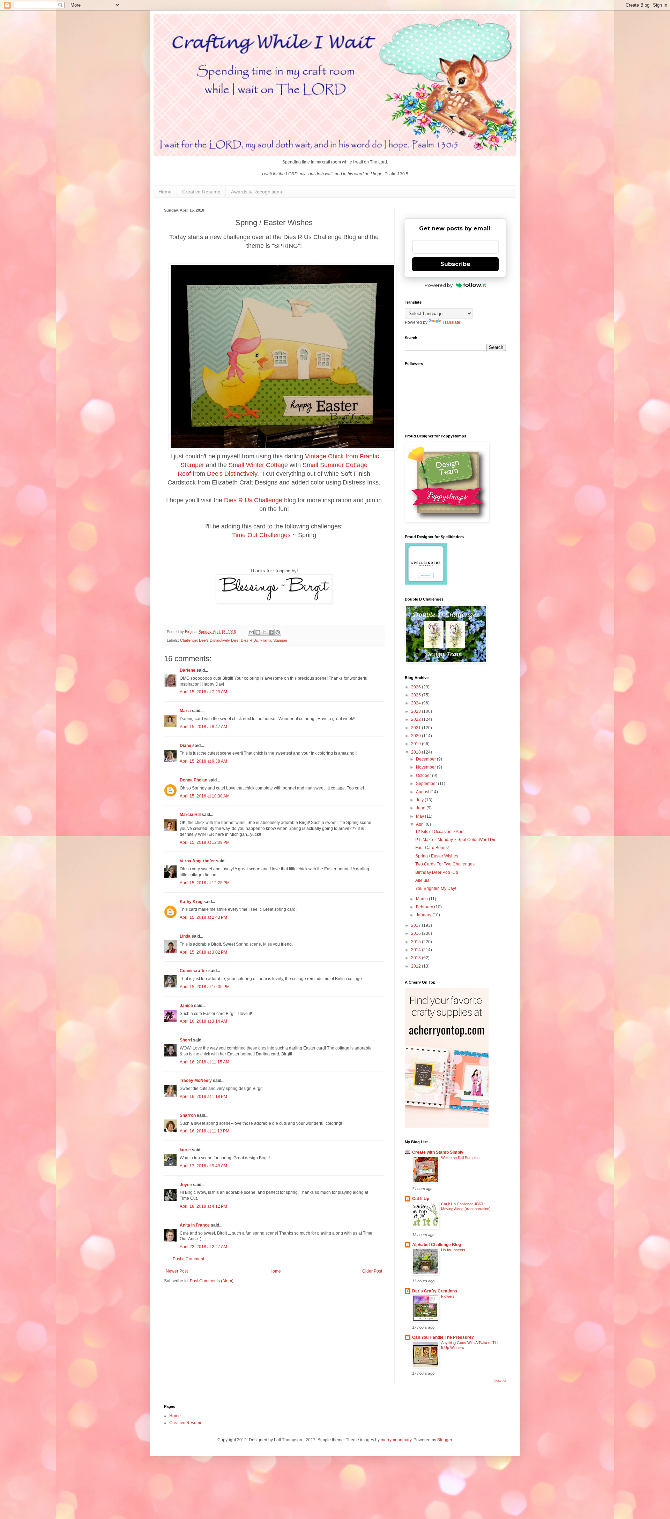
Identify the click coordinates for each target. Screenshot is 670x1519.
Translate (451, 322)
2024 (416, 703)
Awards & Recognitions (256, 191)
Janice (186, 1005)
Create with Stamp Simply (437, 1152)
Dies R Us (249, 640)
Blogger (444, 1439)
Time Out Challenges (261, 535)
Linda (185, 936)
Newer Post (177, 1271)
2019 (416, 743)
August (423, 791)
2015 (416, 941)
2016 (416, 933)
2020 (416, 735)
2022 (416, 719)
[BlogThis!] (257, 632)
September (427, 783)
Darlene (188, 670)
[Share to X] (264, 632)
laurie (185, 1149)
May (420, 816)
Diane (185, 745)
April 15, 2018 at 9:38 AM (203, 761)
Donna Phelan (193, 780)
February (425, 906)
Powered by (439, 285)
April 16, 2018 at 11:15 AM (204, 1062)
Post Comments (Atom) (211, 1280)
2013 (416, 957)
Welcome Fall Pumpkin (460, 1157)
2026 (416, 687)
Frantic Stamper (274, 640)
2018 (416, 752)
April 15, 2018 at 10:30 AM (205, 796)
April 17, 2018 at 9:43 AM (203, 1165)
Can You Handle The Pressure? (443, 1337)
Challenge (188, 640)
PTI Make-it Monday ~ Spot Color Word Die (456, 839)
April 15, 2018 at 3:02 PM (203, 952)
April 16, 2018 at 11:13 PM (204, 1131)
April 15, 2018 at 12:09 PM (205, 842)
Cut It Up (420, 1198)
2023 (416, 711)
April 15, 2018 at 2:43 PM (203, 917)
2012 (416, 966)
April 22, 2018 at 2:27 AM (203, 1246)
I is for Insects (453, 1250)
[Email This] (251, 632)
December (426, 759)
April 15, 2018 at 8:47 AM (203, 726)
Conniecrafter (193, 970)
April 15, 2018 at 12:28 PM (205, 882)
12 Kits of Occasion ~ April (439, 831)
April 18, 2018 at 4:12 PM (203, 1206)
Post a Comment (188, 1259)
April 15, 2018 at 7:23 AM (203, 691)
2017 (416, 925)
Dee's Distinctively (232, 473)
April (421, 824)
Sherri (186, 1040)
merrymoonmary (396, 1439)
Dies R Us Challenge (253, 500)
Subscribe (455, 264)
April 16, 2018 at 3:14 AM (203, 1021)
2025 (416, 695)
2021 (416, 727)
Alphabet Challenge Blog (436, 1244)
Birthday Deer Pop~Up (436, 872)
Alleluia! (423, 880)
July (420, 799)
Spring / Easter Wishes (436, 856)
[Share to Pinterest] (277, 632)
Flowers (448, 1296)
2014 (416, 949)
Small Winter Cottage (258, 464)
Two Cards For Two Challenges (445, 864)
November (426, 767)
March (422, 898)
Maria (185, 710)
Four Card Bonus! (432, 847)
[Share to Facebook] (271, 632)
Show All (499, 1381)
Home (165, 191)
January (424, 915)
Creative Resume (201, 191)
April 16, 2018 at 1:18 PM (203, 1096)
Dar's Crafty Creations (434, 1291)
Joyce (186, 1184)
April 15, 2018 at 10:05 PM (205, 986)
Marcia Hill (190, 814)
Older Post (372, 1271)
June (421, 808)
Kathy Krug (191, 901)
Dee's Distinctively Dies (219, 640)
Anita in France (195, 1225)
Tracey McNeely (196, 1080)
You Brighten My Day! (435, 888)
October (424, 775)
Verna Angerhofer (197, 860)
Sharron (188, 1115)
